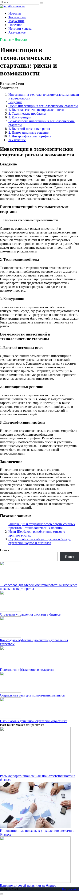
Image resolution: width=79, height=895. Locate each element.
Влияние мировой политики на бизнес (28, 885)
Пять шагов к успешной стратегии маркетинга (33, 721)
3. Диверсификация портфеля (29, 136)
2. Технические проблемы (27, 113)
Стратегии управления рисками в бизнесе (30, 614)
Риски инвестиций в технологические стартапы (43, 106)
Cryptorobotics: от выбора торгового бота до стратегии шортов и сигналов (39, 541)
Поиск (4, 550)
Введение (15, 102)
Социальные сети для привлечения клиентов (32, 695)
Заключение (17, 140)
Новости (14, 13)
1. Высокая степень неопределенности (36, 109)
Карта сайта (70, 889)
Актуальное (16, 32)
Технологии (17, 17)
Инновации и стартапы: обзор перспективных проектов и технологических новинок (41, 526)
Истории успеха (20, 28)
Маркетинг (16, 21)
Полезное (15, 25)
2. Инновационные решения (28, 132)
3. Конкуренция (19, 117)
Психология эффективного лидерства (27, 669)
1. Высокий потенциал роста (29, 128)
